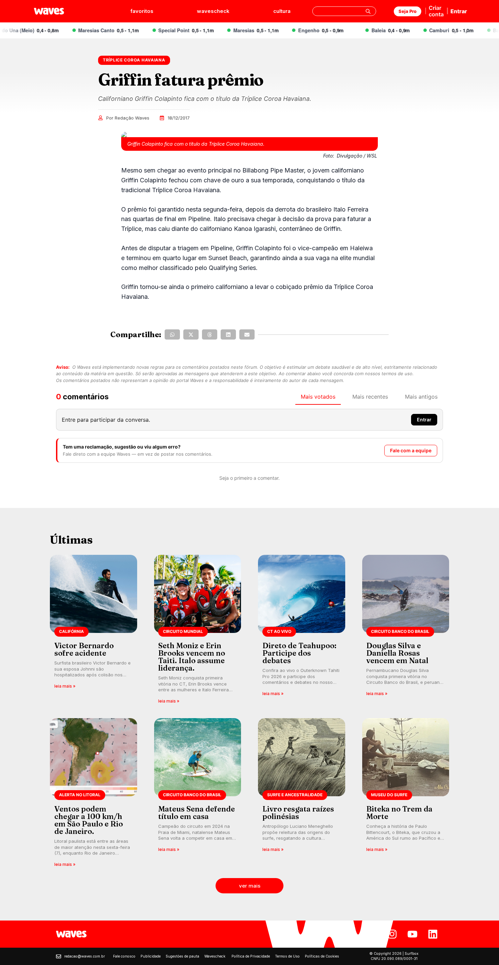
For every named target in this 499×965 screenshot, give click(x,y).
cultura (282, 11)
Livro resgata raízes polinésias (298, 812)
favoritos (141, 11)
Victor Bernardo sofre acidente (84, 649)
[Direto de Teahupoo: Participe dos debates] (301, 631)
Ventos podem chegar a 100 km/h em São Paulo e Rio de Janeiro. (88, 820)
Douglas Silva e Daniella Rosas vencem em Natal (397, 653)
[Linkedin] (433, 934)
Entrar (458, 11)
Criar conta (436, 11)
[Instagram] (392, 934)
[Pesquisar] (368, 11)
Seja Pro (408, 11)
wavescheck (213, 11)
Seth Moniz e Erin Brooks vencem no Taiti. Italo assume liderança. (191, 657)
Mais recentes (370, 396)
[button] (172, 334)
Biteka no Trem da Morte (399, 812)
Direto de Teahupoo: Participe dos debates (299, 653)
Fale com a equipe (410, 450)
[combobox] (344, 11)
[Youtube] (412, 934)
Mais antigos (421, 396)
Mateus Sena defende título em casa (196, 812)
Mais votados (318, 396)
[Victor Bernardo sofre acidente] (93, 631)
